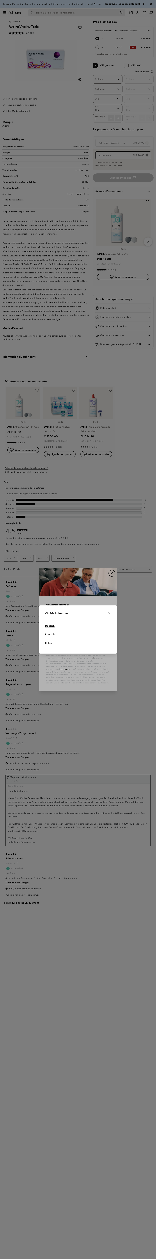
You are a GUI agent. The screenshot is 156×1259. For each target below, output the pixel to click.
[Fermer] (109, 613)
